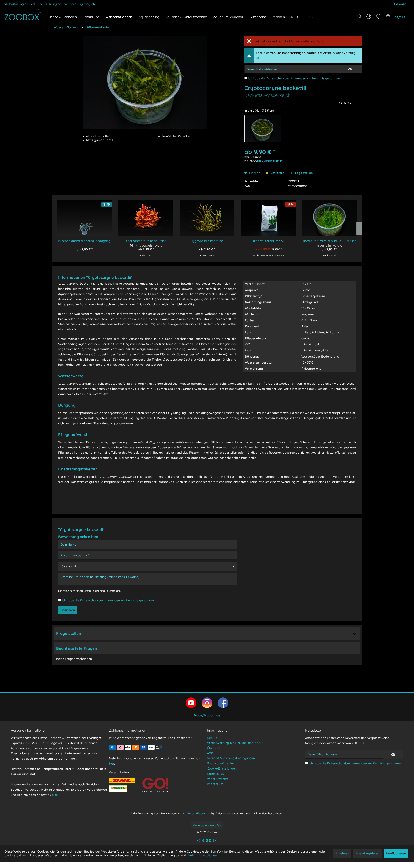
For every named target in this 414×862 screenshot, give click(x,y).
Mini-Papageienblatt (146, 245)
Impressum (215, 784)
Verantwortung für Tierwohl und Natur (235, 743)
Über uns (213, 748)
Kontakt (212, 738)
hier (54, 795)
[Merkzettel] (378, 16)
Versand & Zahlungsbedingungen (231, 758)
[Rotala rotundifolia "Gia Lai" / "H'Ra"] (329, 215)
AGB (210, 753)
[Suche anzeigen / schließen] (359, 16)
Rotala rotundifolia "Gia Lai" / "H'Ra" (329, 241)
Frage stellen (303, 173)
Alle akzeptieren (367, 853)
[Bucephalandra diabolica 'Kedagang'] (84, 215)
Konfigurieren (396, 853)
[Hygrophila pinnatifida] (207, 215)
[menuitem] (369, 16)
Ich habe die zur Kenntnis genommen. (295, 78)
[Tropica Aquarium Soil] (268, 215)
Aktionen (400, 4)
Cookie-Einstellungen (222, 768)
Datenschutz (216, 774)
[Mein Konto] (369, 16)
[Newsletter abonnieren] (393, 754)
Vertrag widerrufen (207, 825)
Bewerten (277, 173)
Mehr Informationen (202, 855)
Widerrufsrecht (217, 779)
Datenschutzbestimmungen (286, 78)
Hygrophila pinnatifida (207, 241)
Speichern (68, 610)
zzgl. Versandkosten (269, 160)
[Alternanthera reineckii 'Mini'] (145, 215)
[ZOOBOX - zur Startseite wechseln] (23, 14)
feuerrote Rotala (329, 245)
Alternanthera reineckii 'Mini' (146, 241)
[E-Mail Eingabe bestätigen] (350, 69)
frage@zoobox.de (207, 715)
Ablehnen (342, 853)
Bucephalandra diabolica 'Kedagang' (84, 241)
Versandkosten (196, 813)
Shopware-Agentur (220, 763)
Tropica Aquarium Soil (268, 241)
